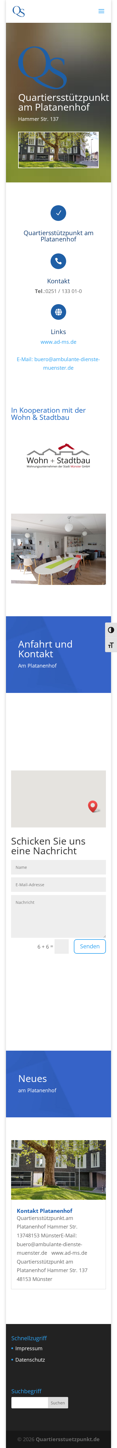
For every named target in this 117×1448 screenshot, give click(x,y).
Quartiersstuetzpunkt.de (68, 1439)
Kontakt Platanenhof (44, 1211)
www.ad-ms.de (58, 341)
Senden (90, 946)
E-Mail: (25, 359)
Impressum (28, 1348)
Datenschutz (30, 1359)
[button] (94, 806)
